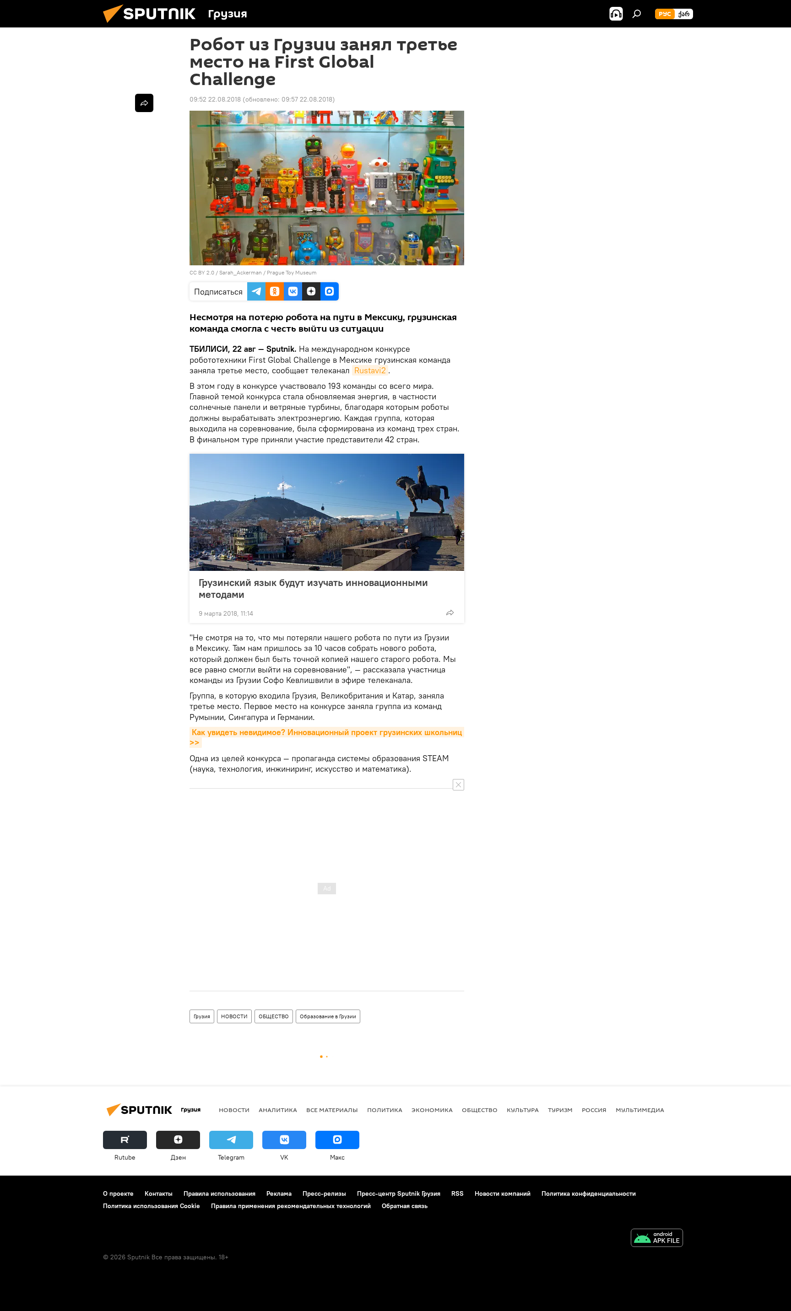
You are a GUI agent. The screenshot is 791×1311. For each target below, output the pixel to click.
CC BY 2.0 (202, 272)
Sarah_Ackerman (240, 272)
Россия (594, 1110)
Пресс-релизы (324, 1193)
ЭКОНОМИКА (432, 1110)
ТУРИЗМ (560, 1110)
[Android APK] (657, 1239)
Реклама (279, 1193)
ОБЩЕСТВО (274, 1016)
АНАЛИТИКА (278, 1110)
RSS (457, 1193)
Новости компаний (503, 1193)
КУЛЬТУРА (523, 1110)
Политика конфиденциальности (589, 1193)
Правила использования (219, 1193)
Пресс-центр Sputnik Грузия (398, 1193)
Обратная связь (405, 1206)
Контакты (159, 1193)
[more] (450, 612)
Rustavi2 (370, 370)
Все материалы (332, 1110)
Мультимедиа (640, 1110)
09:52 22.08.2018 (215, 99)
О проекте (118, 1193)
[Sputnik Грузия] (153, 25)
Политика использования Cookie (151, 1206)
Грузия (202, 1016)
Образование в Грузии (328, 1016)
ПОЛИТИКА (384, 1110)
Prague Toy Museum (292, 272)
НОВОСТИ (234, 1016)
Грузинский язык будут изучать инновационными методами (313, 588)
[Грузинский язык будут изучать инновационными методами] (327, 512)
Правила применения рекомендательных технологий (291, 1206)
